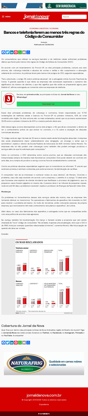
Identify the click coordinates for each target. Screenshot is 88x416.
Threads (79, 333)
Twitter (45, 333)
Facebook (57, 333)
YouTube (8, 335)
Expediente (44, 404)
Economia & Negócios (39, 28)
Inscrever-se (48, 104)
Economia (54, 28)
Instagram (69, 333)
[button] (3, 17)
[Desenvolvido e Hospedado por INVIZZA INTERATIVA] (44, 413)
